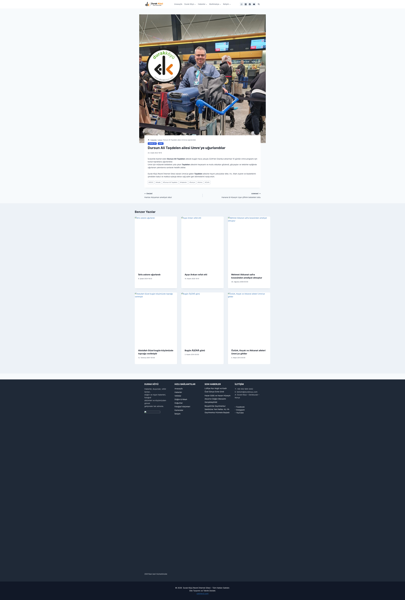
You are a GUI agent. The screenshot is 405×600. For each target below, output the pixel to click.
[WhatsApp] (241, 4)
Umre (161, 143)
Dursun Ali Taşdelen (170, 182)
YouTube (240, 413)
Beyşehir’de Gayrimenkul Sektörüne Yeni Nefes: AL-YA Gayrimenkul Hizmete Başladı (217, 409)
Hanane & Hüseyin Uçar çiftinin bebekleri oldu (241, 195)
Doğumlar (179, 403)
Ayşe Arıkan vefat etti (196, 274)
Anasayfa (178, 4)
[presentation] (156, 243)
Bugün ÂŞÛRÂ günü (195, 350)
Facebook (240, 407)
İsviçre (192, 182)
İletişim (177, 414)
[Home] (148, 140)
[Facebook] (250, 4)
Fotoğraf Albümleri (182, 407)
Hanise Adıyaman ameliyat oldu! (158, 195)
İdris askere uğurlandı (149, 274)
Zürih (207, 182)
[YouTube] (254, 4)
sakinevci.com (203, 593)
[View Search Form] (259, 4)
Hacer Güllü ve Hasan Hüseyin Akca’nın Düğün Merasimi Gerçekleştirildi (217, 399)
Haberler (152, 143)
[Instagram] (246, 4)
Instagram (240, 410)
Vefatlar (178, 396)
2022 (151, 182)
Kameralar (179, 410)
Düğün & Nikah (181, 399)
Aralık (158, 182)
